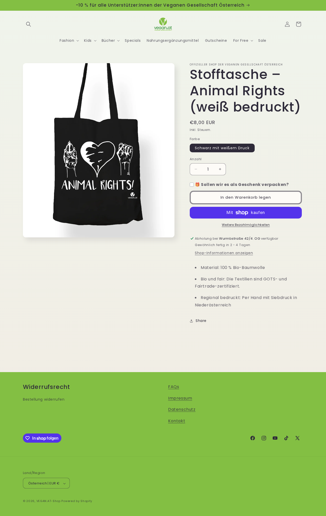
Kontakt (176, 421)
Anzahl (195, 159)
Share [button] (201, 320)
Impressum (180, 398)
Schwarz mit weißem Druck (222, 148)
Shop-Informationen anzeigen (224, 252)
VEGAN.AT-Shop (48, 501)
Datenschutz (182, 410)
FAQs (173, 387)
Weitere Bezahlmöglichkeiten (246, 225)
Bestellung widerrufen (44, 399)
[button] (28, 24)
